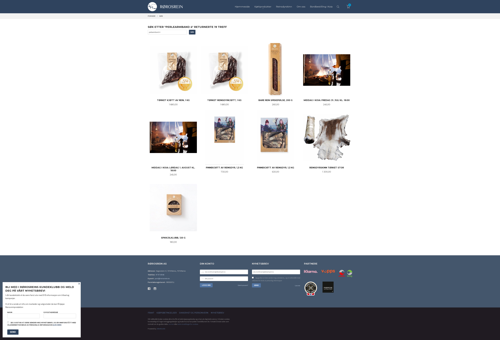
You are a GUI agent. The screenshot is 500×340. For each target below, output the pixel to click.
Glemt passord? (243, 285)
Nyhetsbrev (217, 313)
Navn (9, 312)
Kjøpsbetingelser (167, 313)
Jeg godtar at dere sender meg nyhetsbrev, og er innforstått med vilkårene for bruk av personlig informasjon (276, 279)
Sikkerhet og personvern (193, 313)
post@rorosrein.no (162, 278)
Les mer (297, 286)
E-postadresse (51, 312)
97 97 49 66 (160, 275)
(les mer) (57, 325)
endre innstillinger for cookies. (187, 324)
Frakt (151, 313)
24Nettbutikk (161, 329)
